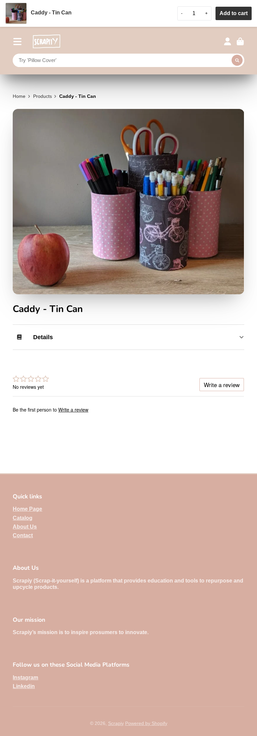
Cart (240, 42)
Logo (46, 41)
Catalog (22, 518)
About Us (25, 527)
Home (19, 96)
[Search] (237, 60)
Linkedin (24, 686)
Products (42, 96)
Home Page (27, 509)
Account (228, 42)
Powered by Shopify (146, 723)
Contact (23, 535)
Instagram (25, 677)
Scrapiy (116, 723)
